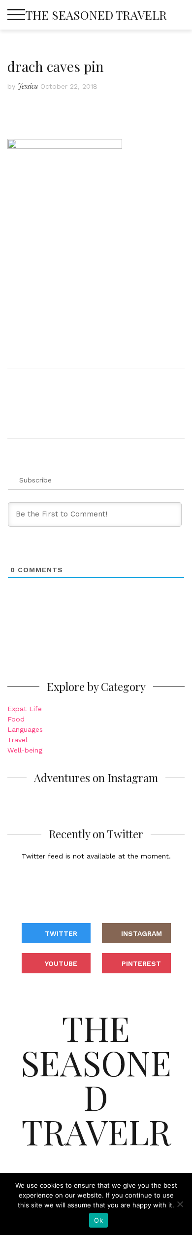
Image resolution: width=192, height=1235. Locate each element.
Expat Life (24, 709)
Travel (17, 740)
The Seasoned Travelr (96, 15)
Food (16, 719)
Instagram (141, 933)
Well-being (24, 750)
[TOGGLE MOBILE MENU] (16, 15)
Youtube (61, 963)
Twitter (61, 933)
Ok (98, 1220)
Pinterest (141, 963)
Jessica (28, 86)
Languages (25, 729)
